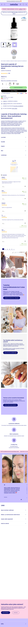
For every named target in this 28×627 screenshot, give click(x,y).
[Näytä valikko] (1, 4)
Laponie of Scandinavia (6, 70)
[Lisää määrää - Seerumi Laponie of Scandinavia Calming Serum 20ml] (7, 87)
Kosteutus (8, 60)
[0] (23, 4)
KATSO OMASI (14, 108)
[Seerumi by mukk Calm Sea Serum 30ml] (2, 84)
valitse (20, 9)
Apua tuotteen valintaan (7, 510)
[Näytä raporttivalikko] (25, 186)
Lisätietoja (3, 155)
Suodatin (4, 175)
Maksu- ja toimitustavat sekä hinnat (10, 514)
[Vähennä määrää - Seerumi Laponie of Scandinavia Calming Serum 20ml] (2, 87)
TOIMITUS (5, 101)
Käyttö (3, 146)
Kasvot (4, 60)
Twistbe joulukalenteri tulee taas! (13, 1)
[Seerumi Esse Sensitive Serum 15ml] (13, 84)
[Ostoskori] (26, 4)
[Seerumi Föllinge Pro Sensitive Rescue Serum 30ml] (6, 84)
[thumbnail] (3, 44)
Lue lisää (3, 137)
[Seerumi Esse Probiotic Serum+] (17, 84)
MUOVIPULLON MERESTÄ (18, 106)
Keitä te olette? (5, 523)
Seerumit (12, 60)
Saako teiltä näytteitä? (7, 519)
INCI (2, 150)
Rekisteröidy (14, 12)
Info (2, 624)
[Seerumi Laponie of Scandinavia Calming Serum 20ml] (10, 84)
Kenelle (3, 141)
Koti (2, 60)
